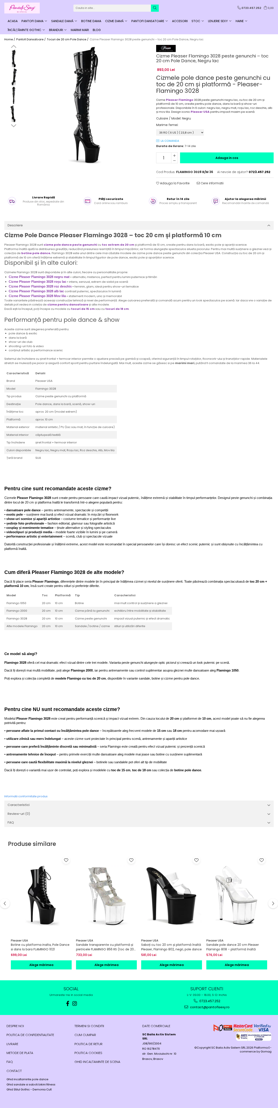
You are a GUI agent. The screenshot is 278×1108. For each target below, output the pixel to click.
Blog (97, 30)
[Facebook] (67, 1003)
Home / (10, 39)
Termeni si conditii (89, 1026)
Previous (14, 47)
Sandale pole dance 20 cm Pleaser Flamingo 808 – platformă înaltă (232, 947)
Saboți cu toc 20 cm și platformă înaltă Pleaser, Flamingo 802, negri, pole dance (171, 947)
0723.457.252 (209, 1001)
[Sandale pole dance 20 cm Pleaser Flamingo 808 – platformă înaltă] (236, 895)
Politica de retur (88, 1044)
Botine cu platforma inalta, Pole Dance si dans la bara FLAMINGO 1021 (40, 947)
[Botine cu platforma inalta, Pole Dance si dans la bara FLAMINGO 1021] (41, 895)
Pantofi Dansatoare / (31, 39)
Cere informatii (211, 183)
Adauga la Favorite (174, 183)
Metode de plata (20, 1053)
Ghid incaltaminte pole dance (27, 1079)
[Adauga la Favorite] (66, 860)
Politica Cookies (88, 1053)
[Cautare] (155, 8)
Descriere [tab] (15, 225)
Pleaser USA (19, 940)
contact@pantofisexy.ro (209, 1007)
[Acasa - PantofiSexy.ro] (26, 8)
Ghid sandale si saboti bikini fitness (31, 1085)
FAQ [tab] (11, 822)
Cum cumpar (85, 1035)
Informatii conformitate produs (26, 796)
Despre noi (15, 1026)
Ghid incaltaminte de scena (97, 1061)
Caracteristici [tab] (19, 804)
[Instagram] (74, 1003)
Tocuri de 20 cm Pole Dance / (68, 39)
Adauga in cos (226, 158)
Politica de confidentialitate (30, 1035)
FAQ (10, 1061)
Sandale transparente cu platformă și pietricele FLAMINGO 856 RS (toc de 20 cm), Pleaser (105, 947)
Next (14, 125)
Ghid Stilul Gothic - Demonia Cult (29, 1090)
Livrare (12, 1044)
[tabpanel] (85, 105)
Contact (14, 1071)
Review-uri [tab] (19, 813)
